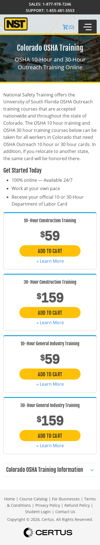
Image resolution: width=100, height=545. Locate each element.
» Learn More (50, 261)
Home (9, 498)
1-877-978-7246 (56, 4)
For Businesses (66, 498)
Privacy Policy (47, 505)
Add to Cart (50, 251)
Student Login (38, 511)
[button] (87, 27)
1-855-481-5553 (60, 10)
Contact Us (65, 511)
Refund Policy (77, 505)
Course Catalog (33, 498)
